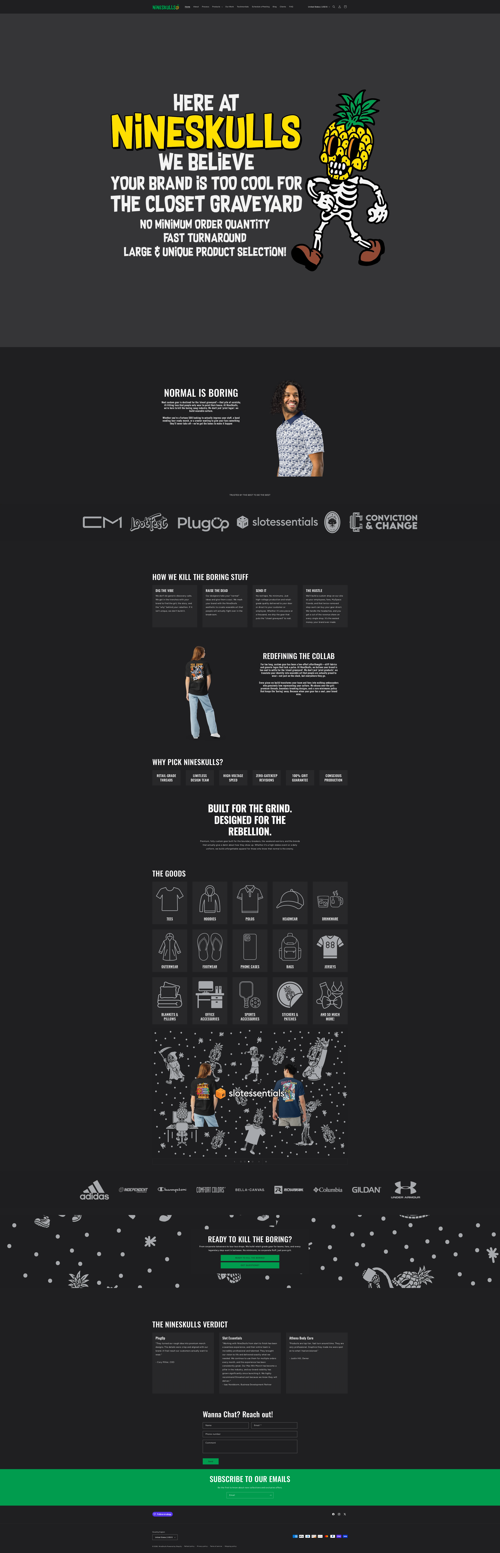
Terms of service (216, 1546)
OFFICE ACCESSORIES (210, 1016)
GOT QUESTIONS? (250, 1265)
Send (210, 1461)
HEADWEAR (290, 918)
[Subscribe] (270, 1495)
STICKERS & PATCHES (290, 1016)
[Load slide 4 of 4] (253, 1162)
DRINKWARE (330, 918)
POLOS (250, 918)
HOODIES (210, 918)
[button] (217, 7)
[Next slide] (259, 1161)
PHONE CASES (250, 966)
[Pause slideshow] (265, 1161)
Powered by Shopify (174, 1546)
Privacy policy (202, 1546)
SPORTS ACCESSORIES (250, 1016)
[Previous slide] (234, 1161)
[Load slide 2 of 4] (245, 1162)
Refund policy (189, 1546)
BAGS (290, 966)
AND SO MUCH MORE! (330, 1016)
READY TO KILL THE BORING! (250, 1258)
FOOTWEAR (210, 966)
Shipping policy (231, 1546)
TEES (170, 918)
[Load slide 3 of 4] (249, 1162)
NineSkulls (163, 1546)
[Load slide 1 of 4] (241, 1162)
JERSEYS (330, 966)
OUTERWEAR (169, 966)
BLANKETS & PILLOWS (169, 1016)
